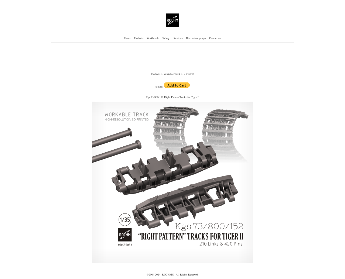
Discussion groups (195, 38)
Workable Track (172, 74)
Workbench (152, 38)
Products (138, 38)
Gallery (166, 38)
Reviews (178, 38)
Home (127, 38)
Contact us (215, 38)
